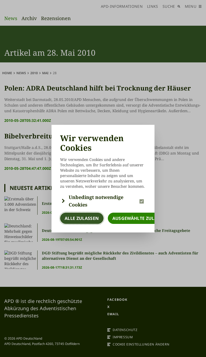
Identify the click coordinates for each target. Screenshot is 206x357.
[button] (103, 200)
